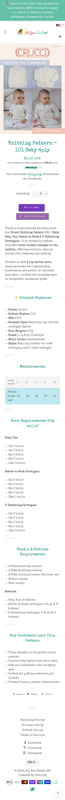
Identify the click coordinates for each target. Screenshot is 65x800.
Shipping (35, 174)
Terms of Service (32, 735)
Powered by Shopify (32, 775)
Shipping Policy (32, 720)
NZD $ (31, 762)
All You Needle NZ (38, 770)
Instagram (34, 753)
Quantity (23, 193)
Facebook (34, 743)
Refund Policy (32, 730)
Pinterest (34, 748)
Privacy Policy (33, 725)
